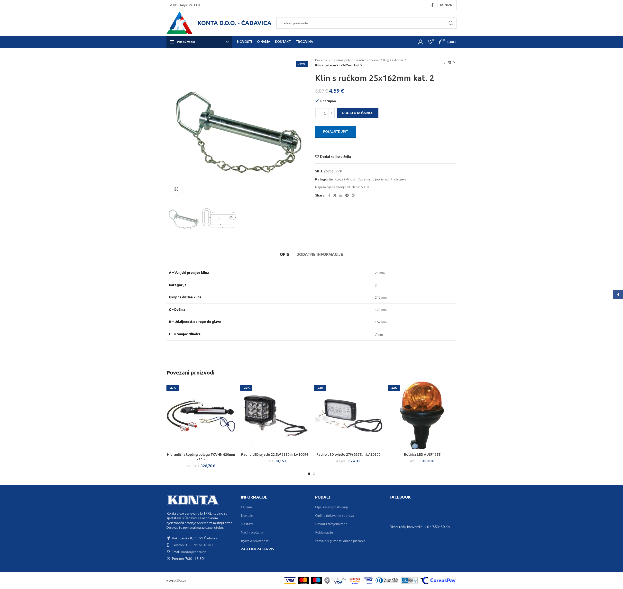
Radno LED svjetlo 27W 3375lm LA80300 (348, 454)
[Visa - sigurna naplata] (290, 580)
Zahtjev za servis (257, 549)
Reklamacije (324, 532)
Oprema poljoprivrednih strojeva (355, 60)
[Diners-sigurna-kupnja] (409, 580)
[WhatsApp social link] (341, 195)
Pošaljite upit (335, 132)
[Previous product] (444, 62)
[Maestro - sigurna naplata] (316, 580)
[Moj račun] (420, 42)
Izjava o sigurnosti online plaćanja (340, 541)
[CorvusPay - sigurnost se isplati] (438, 580)
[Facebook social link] (432, 5)
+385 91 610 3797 (199, 545)
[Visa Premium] (335, 580)
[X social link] (335, 195)
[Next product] (454, 62)
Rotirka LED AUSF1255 (422, 454)
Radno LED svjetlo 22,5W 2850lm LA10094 (274, 454)
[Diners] (387, 580)
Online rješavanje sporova (334, 515)
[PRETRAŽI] (451, 23)
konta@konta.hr (186, 5)
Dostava (247, 524)
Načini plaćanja (252, 532)
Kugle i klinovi (393, 60)
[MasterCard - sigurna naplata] (303, 580)
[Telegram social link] (347, 195)
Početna (321, 60)
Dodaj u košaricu (358, 113)
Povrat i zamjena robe (331, 524)
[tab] (284, 252)
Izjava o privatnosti (255, 541)
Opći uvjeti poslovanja (331, 507)
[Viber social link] (353, 195)
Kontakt (247, 515)
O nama (247, 507)
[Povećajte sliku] (176, 189)
